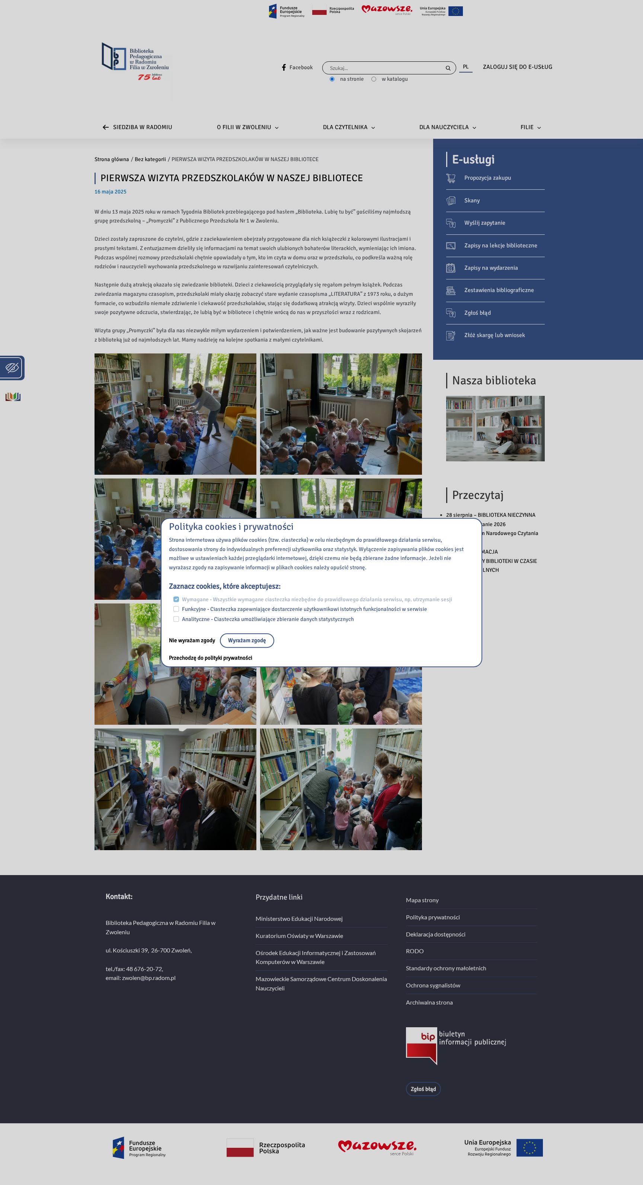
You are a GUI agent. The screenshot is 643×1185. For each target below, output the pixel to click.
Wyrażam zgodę (247, 640)
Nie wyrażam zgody (192, 640)
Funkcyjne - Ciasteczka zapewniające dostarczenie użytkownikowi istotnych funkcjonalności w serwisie (304, 609)
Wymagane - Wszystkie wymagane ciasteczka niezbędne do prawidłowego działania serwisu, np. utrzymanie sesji (317, 599)
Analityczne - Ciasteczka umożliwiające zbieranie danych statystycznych (268, 619)
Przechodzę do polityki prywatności (210, 657)
